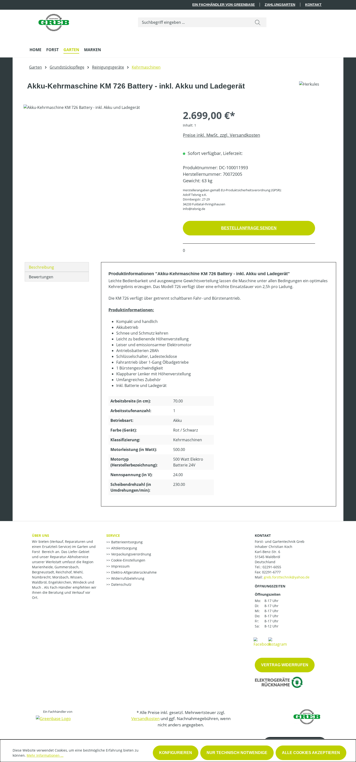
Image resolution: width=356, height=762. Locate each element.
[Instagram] (277, 641)
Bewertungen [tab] (41, 277)
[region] (98, 156)
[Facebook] (262, 641)
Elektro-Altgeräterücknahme (133, 572)
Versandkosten (145, 718)
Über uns (40, 535)
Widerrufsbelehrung (127, 578)
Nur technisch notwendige (237, 753)
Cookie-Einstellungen (127, 560)
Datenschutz (121, 584)
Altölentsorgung (123, 548)
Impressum (120, 566)
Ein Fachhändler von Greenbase (223, 5)
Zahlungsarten (280, 5)
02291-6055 (272, 567)
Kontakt (313, 5)
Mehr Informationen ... (45, 755)
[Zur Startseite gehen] (54, 21)
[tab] (57, 267)
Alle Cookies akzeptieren (311, 753)
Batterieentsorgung (126, 542)
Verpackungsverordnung (130, 554)
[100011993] (98, 156)
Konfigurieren (175, 753)
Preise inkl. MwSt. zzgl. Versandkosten (221, 135)
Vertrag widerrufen (284, 665)
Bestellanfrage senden (249, 228)
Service (113, 535)
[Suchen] (257, 22)
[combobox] (193, 22)
